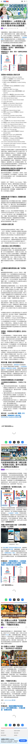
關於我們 (2, 732)
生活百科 (2, 469)
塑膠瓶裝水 (17, 364)
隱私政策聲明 (3, 735)
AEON (7, 634)
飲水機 (11, 549)
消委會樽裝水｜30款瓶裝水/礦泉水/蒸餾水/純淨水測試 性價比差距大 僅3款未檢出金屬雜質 (13, 563)
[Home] (6, 1)
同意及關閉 (22, 740)
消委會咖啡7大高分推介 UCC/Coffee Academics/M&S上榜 (11, 416)
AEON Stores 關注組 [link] (9, 700)
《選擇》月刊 (21, 413)
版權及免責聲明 (17, 730)
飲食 (2, 28)
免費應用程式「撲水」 (10, 553)
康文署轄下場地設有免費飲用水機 (12, 547)
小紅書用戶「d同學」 (13, 513)
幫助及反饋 (16, 732)
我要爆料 (15, 735)
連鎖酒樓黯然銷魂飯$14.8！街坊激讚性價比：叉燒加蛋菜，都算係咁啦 (13, 708)
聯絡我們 (2, 730)
